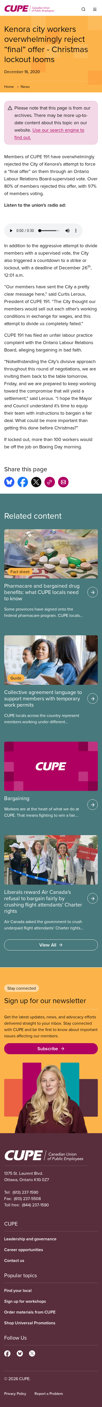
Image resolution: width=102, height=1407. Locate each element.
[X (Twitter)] (32, 1353)
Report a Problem (49, 1393)
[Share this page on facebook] (23, 483)
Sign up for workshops (25, 1301)
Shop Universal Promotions (29, 1323)
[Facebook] (7, 1353)
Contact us (14, 1260)
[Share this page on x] (36, 483)
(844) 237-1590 (35, 1205)
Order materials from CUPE (29, 1312)
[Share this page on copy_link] (49, 483)
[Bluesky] (20, 1353)
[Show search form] (83, 9)
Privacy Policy (15, 1393)
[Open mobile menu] (95, 9)
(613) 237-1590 (25, 1192)
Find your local (18, 1290)
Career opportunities (23, 1250)
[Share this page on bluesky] (9, 483)
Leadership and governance (30, 1239)
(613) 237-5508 (27, 1198)
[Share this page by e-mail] (63, 483)
